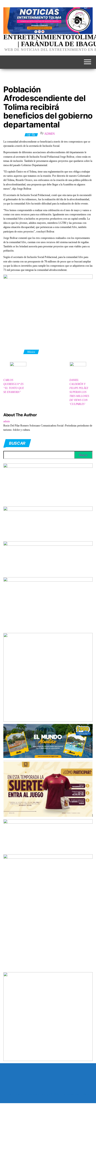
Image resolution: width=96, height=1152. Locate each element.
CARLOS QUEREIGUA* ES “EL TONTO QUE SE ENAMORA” (13, 386)
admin (49, 133)
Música (31, 351)
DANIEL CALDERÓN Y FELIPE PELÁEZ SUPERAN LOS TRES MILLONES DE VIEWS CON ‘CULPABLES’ (79, 392)
